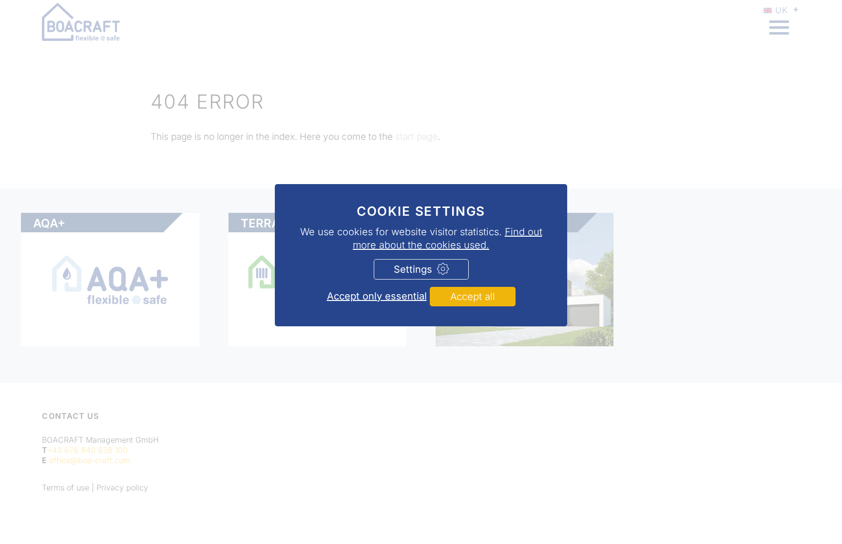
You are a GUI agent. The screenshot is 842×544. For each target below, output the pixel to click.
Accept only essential (377, 296)
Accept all (472, 296)
